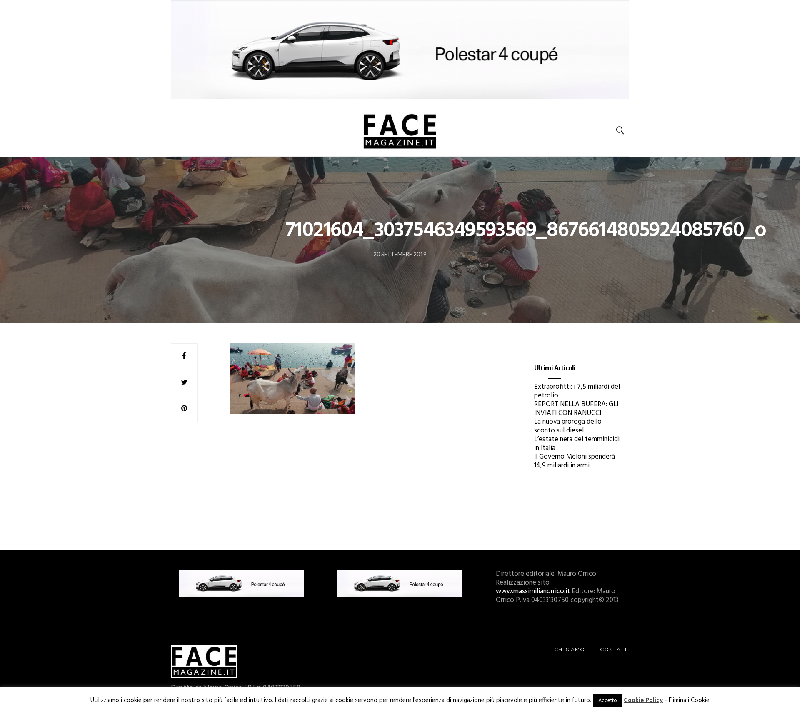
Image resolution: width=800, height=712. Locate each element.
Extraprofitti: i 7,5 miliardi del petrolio (577, 391)
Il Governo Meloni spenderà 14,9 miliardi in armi (574, 461)
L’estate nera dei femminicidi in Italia (577, 444)
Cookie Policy (643, 700)
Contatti (614, 649)
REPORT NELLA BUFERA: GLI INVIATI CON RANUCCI (576, 409)
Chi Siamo (569, 649)
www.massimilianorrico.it (533, 591)
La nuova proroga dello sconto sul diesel (568, 426)
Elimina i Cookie (689, 700)
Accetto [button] (607, 700)
